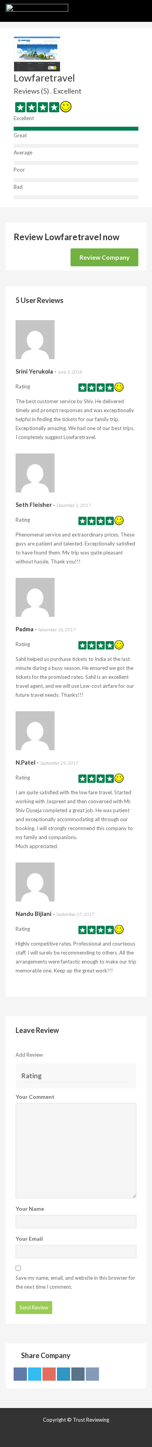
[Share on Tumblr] (78, 1374)
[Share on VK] (92, 1374)
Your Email (29, 1238)
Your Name (30, 1208)
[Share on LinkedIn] (63, 1374)
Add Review (29, 1055)
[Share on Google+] (49, 1374)
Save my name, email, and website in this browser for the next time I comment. (75, 1282)
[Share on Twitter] (34, 1374)
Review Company (105, 257)
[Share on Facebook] (20, 1374)
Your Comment (35, 1096)
